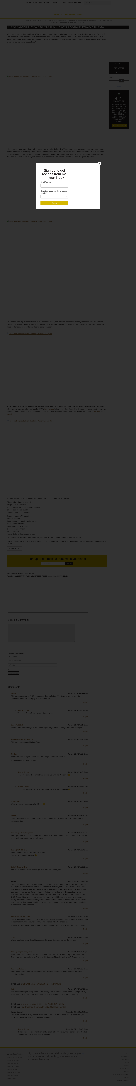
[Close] (99, 163)
